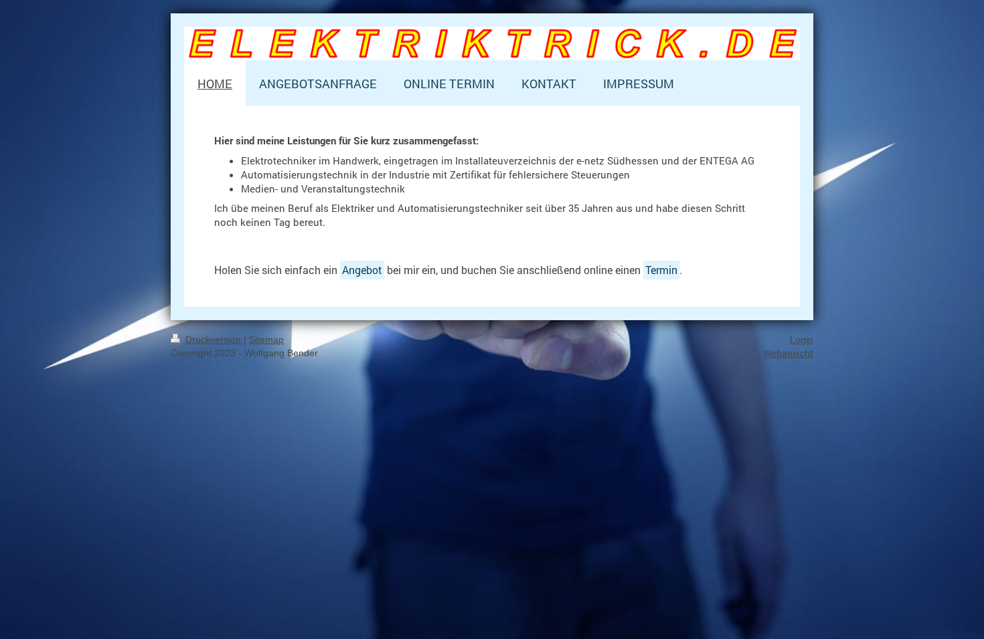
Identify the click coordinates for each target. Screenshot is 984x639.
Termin (661, 270)
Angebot (362, 270)
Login (801, 339)
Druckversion (213, 339)
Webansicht (788, 353)
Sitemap (266, 339)
